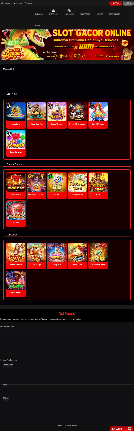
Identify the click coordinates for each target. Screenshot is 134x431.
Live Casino (69, 14)
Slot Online (53, 14)
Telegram (19, 3)
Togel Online (114, 14)
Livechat (29, 3)
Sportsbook (85, 14)
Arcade (100, 14)
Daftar (116, 3)
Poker (37, 25)
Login (128, 3)
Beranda (39, 14)
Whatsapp (7, 3)
